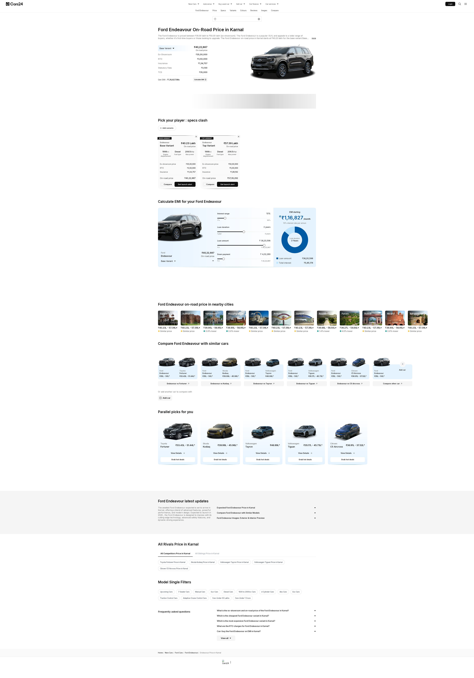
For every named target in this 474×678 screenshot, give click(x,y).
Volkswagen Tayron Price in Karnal (234, 562)
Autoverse (207, 4)
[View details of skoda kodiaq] (220, 441)
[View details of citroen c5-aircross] (347, 441)
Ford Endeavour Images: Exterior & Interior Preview (241, 518)
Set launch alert (185, 184)
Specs (223, 10)
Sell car (239, 4)
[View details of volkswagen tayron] (262, 441)
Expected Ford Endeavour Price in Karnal (236, 507)
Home (161, 653)
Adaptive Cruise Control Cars (195, 598)
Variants (233, 10)
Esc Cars (296, 592)
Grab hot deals (177, 459)
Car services (271, 4)
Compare (275, 10)
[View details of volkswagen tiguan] (305, 441)
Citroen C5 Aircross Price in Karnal (174, 568)
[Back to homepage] (14, 4)
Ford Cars (179, 653)
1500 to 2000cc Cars (247, 592)
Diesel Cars (228, 592)
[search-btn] (459, 3)
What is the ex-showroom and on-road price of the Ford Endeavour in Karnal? (253, 610)
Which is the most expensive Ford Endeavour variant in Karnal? (246, 621)
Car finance (254, 4)
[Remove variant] (196, 136)
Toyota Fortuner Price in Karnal (172, 562)
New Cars (192, 4)
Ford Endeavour (202, 10)
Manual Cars (200, 592)
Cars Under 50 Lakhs (220, 598)
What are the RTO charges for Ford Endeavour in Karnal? (243, 626)
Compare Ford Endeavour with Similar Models (238, 513)
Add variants (168, 128)
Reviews (253, 10)
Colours (243, 10)
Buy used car (224, 4)
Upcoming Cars (166, 592)
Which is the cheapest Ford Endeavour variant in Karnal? (243, 616)
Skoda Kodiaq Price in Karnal (203, 562)
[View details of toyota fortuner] (178, 441)
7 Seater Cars (183, 592)
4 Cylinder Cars (267, 592)
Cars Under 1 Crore (243, 598)
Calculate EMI (199, 79)
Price (215, 10)
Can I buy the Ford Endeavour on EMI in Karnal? (239, 631)
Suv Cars (214, 592)
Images (264, 10)
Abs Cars (283, 592)
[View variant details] (178, 161)
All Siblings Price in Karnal (207, 553)
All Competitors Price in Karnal (175, 553)
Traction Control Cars (168, 598)
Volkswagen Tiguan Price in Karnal (268, 562)
